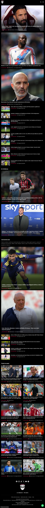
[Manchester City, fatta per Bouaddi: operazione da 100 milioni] (22, 85)
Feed (33, 497)
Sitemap (29, 497)
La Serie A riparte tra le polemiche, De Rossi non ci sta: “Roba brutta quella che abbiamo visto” (11, 379)
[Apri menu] (43, 2)
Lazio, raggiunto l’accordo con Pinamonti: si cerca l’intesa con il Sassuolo (26, 127)
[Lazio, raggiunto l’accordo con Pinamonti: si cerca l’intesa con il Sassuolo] (5, 129)
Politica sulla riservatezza (15, 497)
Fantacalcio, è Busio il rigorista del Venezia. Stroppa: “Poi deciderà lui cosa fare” (32, 379)
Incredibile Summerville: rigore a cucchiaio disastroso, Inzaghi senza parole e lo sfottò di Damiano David (32, 436)
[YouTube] (26, 481)
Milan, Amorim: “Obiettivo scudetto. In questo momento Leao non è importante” (32, 398)
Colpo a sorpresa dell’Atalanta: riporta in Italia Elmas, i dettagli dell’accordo (33, 417)
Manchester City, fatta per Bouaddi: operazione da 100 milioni (15, 102)
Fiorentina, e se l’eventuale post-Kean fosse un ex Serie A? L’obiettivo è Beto (27, 355)
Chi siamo (26, 492)
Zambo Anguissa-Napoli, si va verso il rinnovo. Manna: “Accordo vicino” (25, 147)
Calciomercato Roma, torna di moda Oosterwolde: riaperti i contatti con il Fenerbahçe (31, 455)
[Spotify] (28, 481)
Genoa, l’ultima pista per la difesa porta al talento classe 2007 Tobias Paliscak (27, 334)
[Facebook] (16, 481)
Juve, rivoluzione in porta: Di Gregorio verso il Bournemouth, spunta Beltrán (32, 473)
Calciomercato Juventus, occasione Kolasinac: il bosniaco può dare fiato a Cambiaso (11, 455)
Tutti (43, 239)
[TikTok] (21, 481)
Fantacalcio (25, 381)
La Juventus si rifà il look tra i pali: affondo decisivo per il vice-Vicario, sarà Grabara (10, 417)
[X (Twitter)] (23, 481)
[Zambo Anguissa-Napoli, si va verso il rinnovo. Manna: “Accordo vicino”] (5, 149)
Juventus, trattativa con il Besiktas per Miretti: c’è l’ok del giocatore (25, 113)
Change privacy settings (4, 506)
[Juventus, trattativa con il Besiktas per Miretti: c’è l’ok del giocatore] (5, 115)
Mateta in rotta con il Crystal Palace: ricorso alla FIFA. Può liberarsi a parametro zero (21, 65)
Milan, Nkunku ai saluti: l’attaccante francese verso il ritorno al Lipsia (25, 154)
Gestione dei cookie (24, 497)
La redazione (20, 492)
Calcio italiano (4, 29)
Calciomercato (4, 67)
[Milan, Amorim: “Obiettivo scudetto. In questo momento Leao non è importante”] (33, 390)
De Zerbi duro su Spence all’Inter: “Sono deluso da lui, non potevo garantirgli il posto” (11, 436)
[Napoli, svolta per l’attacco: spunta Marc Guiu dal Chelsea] (11, 465)
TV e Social (25, 438)
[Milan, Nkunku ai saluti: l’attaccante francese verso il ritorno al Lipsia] (5, 156)
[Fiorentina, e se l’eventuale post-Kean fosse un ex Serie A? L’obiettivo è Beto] (5, 357)
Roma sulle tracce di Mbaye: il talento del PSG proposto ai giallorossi (25, 106)
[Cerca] (40, 2)
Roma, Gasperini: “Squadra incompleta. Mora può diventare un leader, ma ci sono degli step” (11, 398)
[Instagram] (19, 481)
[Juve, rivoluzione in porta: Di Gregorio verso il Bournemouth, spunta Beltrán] (33, 465)
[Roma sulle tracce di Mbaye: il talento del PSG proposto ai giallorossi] (5, 108)
